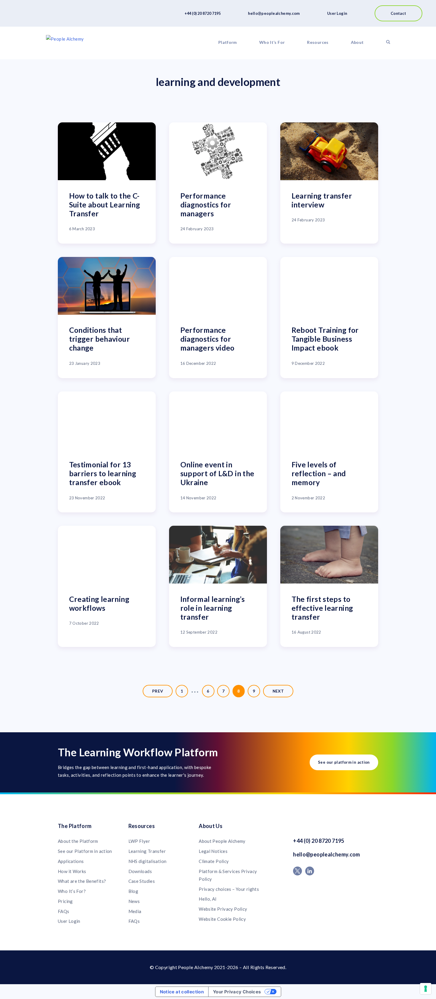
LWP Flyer (139, 841)
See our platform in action (344, 762)
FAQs (63, 911)
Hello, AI (208, 899)
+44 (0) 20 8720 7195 (202, 13)
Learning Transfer (147, 851)
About (357, 42)
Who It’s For (272, 42)
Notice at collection (182, 992)
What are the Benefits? (82, 881)
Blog (133, 891)
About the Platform (78, 841)
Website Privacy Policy (223, 909)
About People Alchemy (222, 841)
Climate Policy (214, 861)
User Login (337, 13)
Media (134, 911)
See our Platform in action (85, 851)
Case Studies (141, 881)
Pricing (65, 901)
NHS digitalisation (147, 861)
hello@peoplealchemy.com (274, 13)
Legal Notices (213, 851)
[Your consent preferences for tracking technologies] (425, 988)
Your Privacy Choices (237, 992)
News (134, 901)
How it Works (72, 871)
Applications (71, 861)
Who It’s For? (72, 891)
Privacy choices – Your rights (229, 889)
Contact (398, 13)
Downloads (140, 871)
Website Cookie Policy (222, 919)
